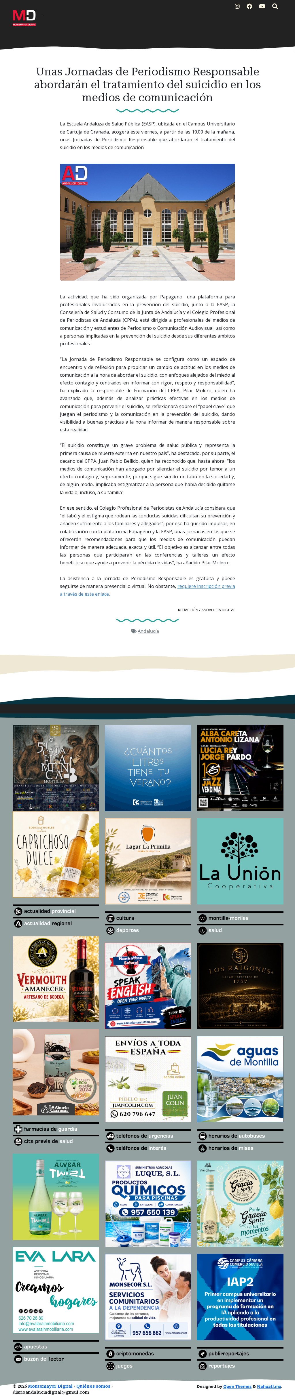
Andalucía (148, 631)
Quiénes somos (93, 1386)
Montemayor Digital (50, 1386)
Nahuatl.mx (269, 1386)
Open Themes (237, 1386)
